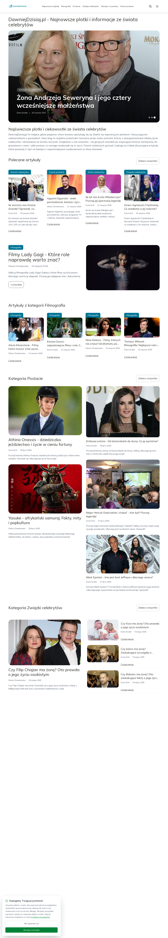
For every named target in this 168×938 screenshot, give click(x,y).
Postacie (76, 6)
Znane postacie (127, 6)
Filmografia (66, 6)
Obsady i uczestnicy (109, 6)
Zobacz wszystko (147, 160)
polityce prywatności (41, 917)
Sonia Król (12, 213)
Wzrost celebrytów (19, 172)
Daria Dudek (22, 113)
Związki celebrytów (90, 6)
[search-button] (150, 6)
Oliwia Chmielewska (55, 206)
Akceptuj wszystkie (31, 930)
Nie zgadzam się (31, 923)
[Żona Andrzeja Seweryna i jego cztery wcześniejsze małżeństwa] (84, 76)
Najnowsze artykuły (50, 6)
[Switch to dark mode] (157, 6)
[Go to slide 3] (155, 118)
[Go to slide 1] (149, 117)
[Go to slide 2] (152, 117)
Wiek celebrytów (96, 172)
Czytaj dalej (16, 284)
